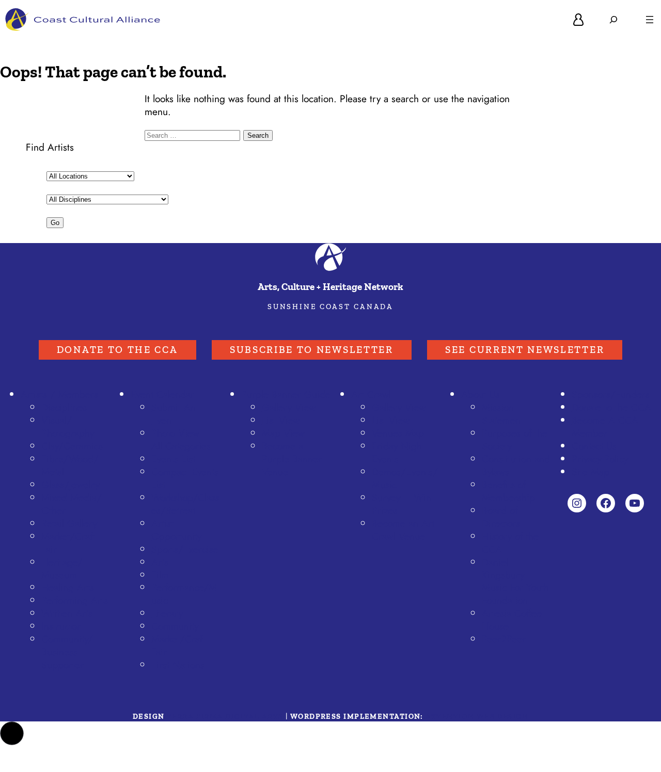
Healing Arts (67, 587)
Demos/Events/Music (405, 478)
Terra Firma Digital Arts (225, 716)
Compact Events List (184, 478)
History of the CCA (510, 542)
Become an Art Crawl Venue (403, 529)
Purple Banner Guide (285, 394)
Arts (159, 562)
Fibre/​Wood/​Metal (70, 465)
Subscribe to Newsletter (312, 350)
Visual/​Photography (67, 426)
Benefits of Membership (508, 491)
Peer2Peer (504, 639)
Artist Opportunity (176, 529)
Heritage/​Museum (62, 568)
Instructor (61, 626)
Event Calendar (162, 394)
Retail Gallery (69, 523)
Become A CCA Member (605, 426)
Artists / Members (59, 394)
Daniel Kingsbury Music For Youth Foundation (515, 581)
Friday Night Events (398, 452)
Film (160, 575)
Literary (167, 613)
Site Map (590, 471)
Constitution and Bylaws (516, 465)
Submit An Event (173, 413)
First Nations (177, 664)
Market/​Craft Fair (68, 542)
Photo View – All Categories (181, 439)
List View (281, 420)
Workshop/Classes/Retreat (185, 504)
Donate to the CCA (117, 350)
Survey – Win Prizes (401, 504)
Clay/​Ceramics (72, 446)
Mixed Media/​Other (71, 504)
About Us (480, 394)
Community (174, 626)
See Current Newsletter (524, 350)
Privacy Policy (600, 459)
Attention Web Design (477, 716)
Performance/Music (184, 593)
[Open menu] (649, 19)
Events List (173, 459)
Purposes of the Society (514, 439)
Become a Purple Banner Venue (292, 459)
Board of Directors (501, 516)
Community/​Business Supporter (67, 652)
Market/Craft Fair (178, 645)
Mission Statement (502, 413)
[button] (12, 733)
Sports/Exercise (184, 549)
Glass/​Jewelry (70, 484)
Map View (283, 433)
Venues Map (398, 433)
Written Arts (66, 613)
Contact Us (594, 446)
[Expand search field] (613, 19)
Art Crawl (371, 394)
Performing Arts (74, 600)
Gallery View (289, 407)
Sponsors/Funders (611, 394)
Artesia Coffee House (512, 619)
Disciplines (64, 407)
